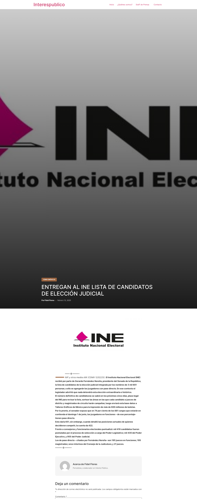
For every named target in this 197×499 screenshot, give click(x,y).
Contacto (158, 4)
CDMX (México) (49, 279)
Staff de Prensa (143, 4)
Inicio (111, 4)
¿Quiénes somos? (124, 4)
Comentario (61, 496)
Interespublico (49, 4)
